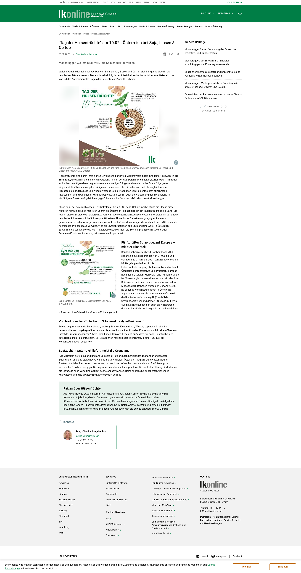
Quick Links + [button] (234, 2)
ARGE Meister (112, 529)
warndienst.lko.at (160, 533)
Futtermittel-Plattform (116, 483)
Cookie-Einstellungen (211, 523)
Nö (119, 2)
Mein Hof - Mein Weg (162, 505)
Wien (162, 2)
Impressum (205, 517)
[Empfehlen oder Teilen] (177, 54)
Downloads (111, 494)
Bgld (105, 2)
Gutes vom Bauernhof (162, 477)
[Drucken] (164, 54)
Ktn (113, 2)
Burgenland (64, 488)
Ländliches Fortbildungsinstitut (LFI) (169, 499)
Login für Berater (230, 517)
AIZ (107, 518)
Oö (124, 2)
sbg (131, 2)
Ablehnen (246, 566)
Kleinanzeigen (112, 488)
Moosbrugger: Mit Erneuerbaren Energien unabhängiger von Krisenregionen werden (207, 62)
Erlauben (283, 566)
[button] (208, 13)
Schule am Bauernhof (162, 510)
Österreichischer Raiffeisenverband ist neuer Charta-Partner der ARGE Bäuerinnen (213, 96)
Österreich (93, 2)
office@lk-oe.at (214, 511)
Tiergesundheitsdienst (162, 516)
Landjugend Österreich (163, 483)
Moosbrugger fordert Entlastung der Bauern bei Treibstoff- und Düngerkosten (210, 51)
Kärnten (63, 494)
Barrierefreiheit (231, 520)
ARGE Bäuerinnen (114, 524)
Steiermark (64, 516)
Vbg (155, 2)
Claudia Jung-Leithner (86, 54)
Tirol (147, 2)
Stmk (138, 2)
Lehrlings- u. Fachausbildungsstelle (169, 488)
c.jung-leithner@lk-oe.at (87, 436)
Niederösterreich (67, 499)
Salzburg (63, 510)
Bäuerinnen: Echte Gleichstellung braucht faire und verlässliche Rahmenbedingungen (212, 73)
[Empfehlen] (171, 54)
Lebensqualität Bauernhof (164, 494)
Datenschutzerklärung (211, 520)
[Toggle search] (240, 14)
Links (108, 505)
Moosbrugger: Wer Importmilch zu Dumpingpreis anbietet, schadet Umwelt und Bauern (211, 85)
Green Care (111, 535)
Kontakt (217, 517)
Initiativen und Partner (117, 499)
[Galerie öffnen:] (119, 126)
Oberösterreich (66, 505)
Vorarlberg (64, 527)
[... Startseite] (88, 14)
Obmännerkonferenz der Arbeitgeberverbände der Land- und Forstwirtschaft (169, 525)
